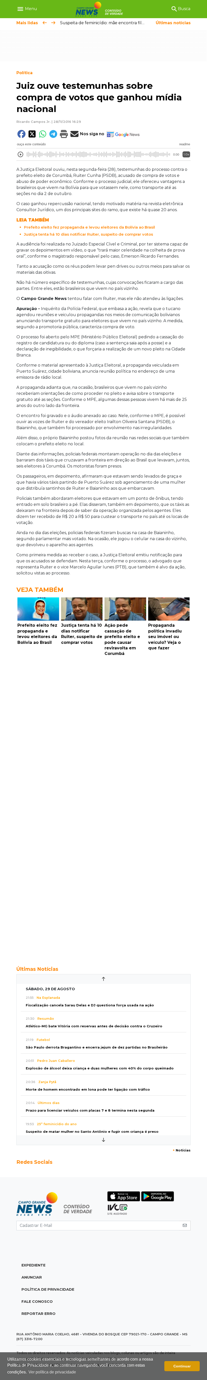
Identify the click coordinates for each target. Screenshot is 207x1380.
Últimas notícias (173, 22)
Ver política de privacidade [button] (52, 1372)
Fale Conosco (37, 1301)
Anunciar (31, 1277)
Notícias (182, 1150)
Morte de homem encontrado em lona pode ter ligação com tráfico (88, 1089)
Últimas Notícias (37, 969)
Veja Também (39, 589)
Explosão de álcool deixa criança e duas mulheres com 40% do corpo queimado (100, 1068)
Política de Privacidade (47, 1289)
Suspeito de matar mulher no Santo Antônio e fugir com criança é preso (92, 1132)
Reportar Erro (38, 1313)
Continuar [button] (182, 1366)
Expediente (33, 1265)
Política (24, 72)
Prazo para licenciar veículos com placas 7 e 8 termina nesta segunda (90, 1110)
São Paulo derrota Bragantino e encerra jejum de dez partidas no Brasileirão (97, 1047)
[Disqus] (103, 728)
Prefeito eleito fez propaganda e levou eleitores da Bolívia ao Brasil (89, 227)
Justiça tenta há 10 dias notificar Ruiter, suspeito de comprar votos (88, 234)
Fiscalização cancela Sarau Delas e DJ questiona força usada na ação (90, 1005)
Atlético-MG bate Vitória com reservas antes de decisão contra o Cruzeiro (94, 1026)
